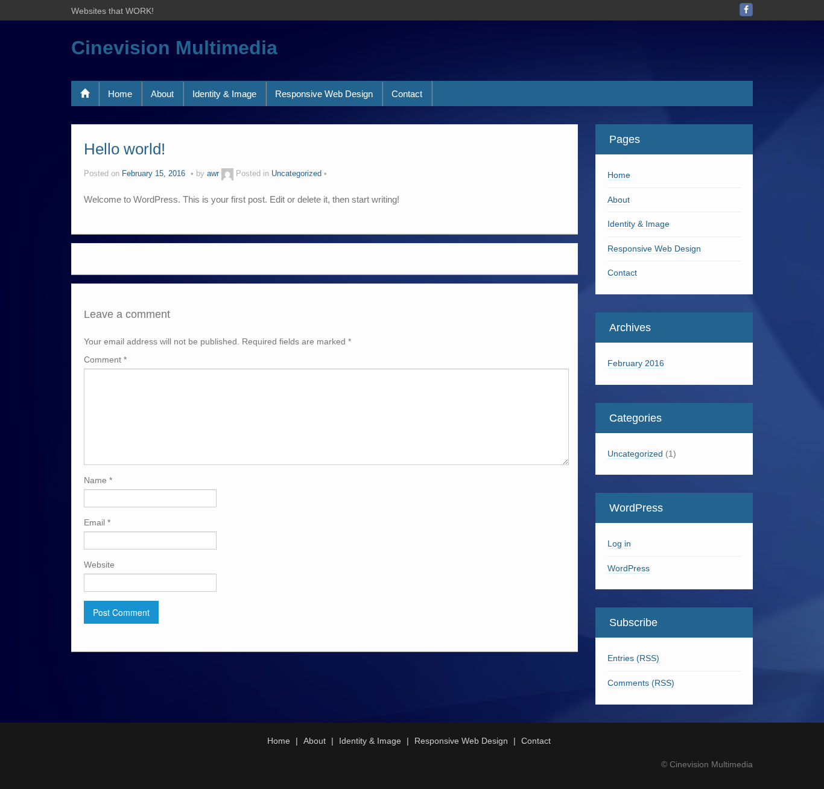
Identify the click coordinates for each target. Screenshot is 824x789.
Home (120, 94)
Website (99, 564)
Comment (105, 359)
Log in (619, 543)
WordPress (628, 568)
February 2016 (635, 363)
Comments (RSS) (640, 683)
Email (97, 522)
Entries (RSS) (633, 658)
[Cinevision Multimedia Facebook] (746, 9)
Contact (406, 94)
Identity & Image (224, 94)
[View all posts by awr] (227, 174)
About (162, 94)
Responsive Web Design (324, 94)
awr (213, 174)
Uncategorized (296, 174)
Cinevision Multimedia (174, 48)
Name (98, 480)
